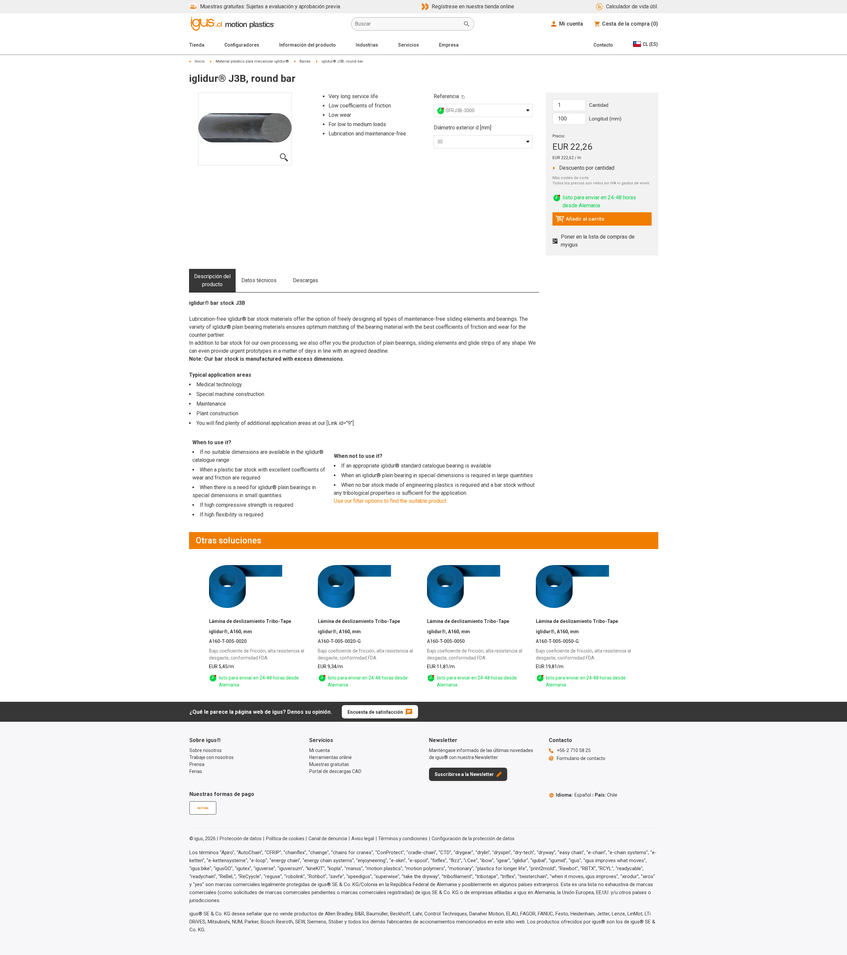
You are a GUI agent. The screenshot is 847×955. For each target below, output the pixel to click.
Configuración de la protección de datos (473, 838)
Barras (305, 61)
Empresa (449, 45)
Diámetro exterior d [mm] (462, 127)
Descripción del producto (212, 280)
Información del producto (307, 45)
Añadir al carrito (579, 220)
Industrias (367, 45)
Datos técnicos (259, 280)
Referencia (446, 96)
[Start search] (467, 24)
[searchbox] (407, 24)
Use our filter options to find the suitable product (390, 501)
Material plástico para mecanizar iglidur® (252, 61)
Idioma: (573, 795)
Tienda (196, 45)
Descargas (305, 280)
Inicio (200, 61)
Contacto (603, 45)
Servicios (408, 45)
